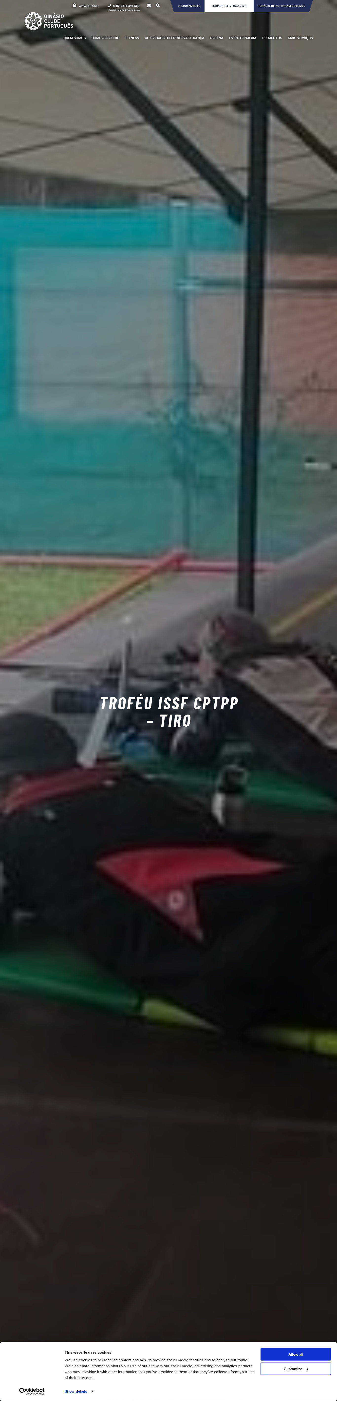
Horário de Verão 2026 (229, 6)
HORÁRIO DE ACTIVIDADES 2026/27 (281, 6)
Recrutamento (189, 6)
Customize (293, 1369)
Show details (76, 1391)
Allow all (295, 1354)
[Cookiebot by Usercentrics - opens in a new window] (32, 1391)
